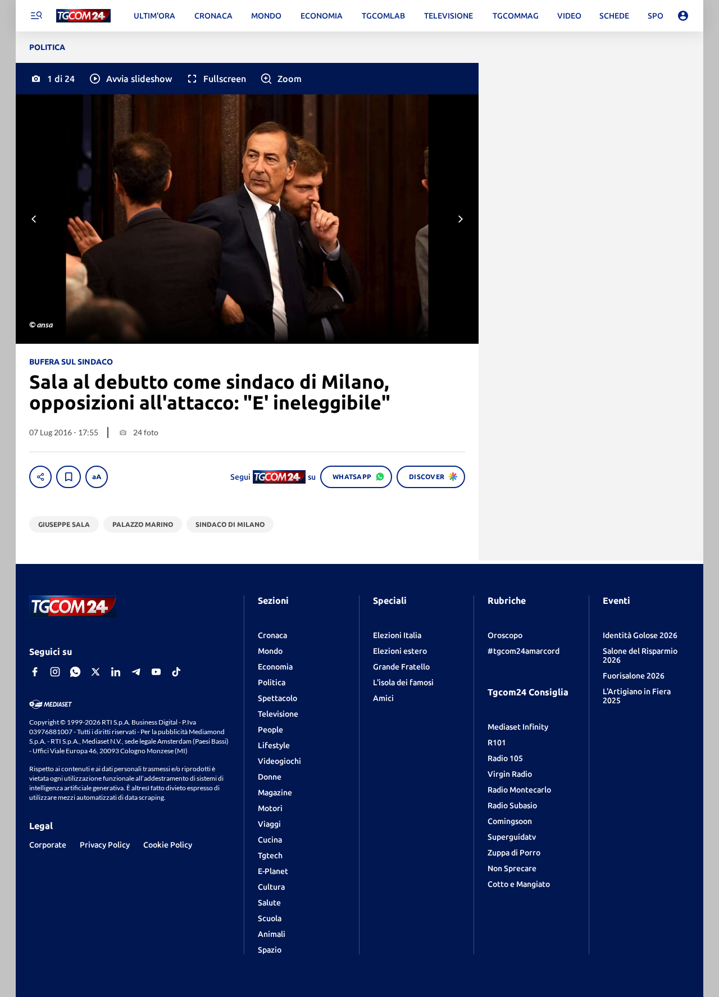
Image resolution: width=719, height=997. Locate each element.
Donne (269, 776)
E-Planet (273, 871)
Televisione (278, 713)
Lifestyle (274, 745)
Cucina (270, 839)
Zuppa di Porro (514, 852)
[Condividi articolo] (40, 477)
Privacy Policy (105, 844)
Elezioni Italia (397, 635)
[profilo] (683, 15)
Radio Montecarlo (519, 789)
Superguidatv (512, 836)
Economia (275, 666)
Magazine (275, 792)
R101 (497, 742)
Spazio (269, 949)
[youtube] (156, 671)
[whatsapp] (75, 671)
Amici (383, 698)
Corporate (47, 844)
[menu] (36, 15)
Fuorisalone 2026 (634, 675)
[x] (95, 671)
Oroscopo (505, 635)
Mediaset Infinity (518, 726)
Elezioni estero (400, 651)
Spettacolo (277, 698)
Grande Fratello (401, 666)
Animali (271, 934)
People (270, 729)
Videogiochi (279, 761)
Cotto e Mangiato (519, 884)
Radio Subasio (512, 805)
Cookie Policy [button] (167, 844)
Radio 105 (505, 758)
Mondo (270, 651)
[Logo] (83, 16)
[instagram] (55, 671)
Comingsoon (510, 821)
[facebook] (34, 671)
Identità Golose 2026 (640, 635)
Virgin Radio (510, 774)
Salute (269, 902)
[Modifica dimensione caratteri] (96, 477)
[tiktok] (176, 671)
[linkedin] (115, 671)
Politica (271, 682)
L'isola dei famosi (403, 682)
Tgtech (270, 855)
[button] (130, 78)
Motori (270, 808)
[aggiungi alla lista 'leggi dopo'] (68, 477)
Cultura (271, 886)
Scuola (269, 918)
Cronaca (272, 635)
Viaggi (269, 824)
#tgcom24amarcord (523, 651)
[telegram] (136, 671)
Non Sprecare (512, 868)
